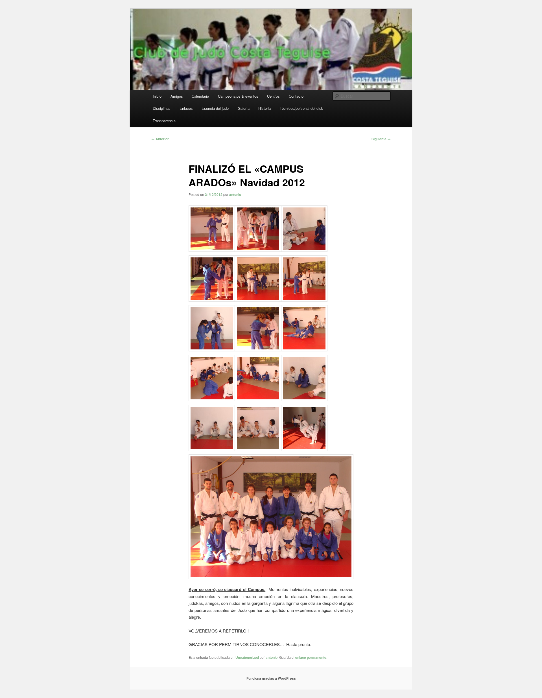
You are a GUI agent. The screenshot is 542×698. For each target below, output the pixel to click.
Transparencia (164, 120)
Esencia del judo (215, 108)
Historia (264, 108)
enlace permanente (310, 657)
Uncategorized (247, 657)
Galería (244, 108)
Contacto (296, 96)
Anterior (160, 138)
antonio (235, 194)
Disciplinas (162, 108)
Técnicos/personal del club (301, 108)
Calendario (200, 96)
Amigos (177, 96)
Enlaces (186, 108)
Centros (273, 96)
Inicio (157, 96)
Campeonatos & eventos (238, 96)
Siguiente (381, 138)
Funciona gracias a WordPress (271, 678)
